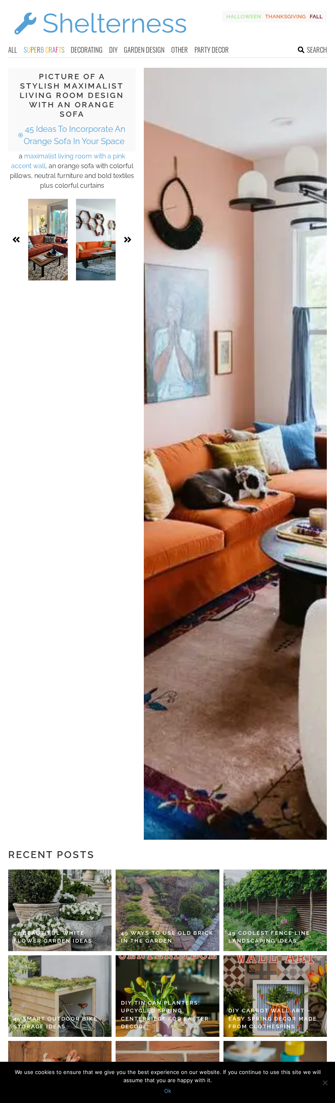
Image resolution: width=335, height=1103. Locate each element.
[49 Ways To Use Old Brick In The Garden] (167, 910)
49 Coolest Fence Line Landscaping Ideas (269, 937)
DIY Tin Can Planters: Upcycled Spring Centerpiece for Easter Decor (165, 1015)
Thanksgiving (285, 16)
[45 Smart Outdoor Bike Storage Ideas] (60, 996)
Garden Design (144, 49)
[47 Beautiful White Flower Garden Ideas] (60, 910)
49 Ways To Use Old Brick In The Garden (167, 937)
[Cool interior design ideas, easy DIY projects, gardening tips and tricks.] (100, 39)
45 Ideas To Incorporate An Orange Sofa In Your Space (74, 135)
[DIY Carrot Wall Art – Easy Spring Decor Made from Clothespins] (275, 996)
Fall (316, 16)
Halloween (243, 16)
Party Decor (211, 49)
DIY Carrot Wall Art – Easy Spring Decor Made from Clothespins (272, 1018)
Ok (167, 1090)
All (12, 49)
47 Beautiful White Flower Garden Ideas (52, 937)
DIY (113, 49)
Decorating (87, 49)
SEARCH (317, 49)
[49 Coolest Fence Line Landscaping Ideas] (275, 910)
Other (179, 49)
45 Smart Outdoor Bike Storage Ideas (55, 1023)
